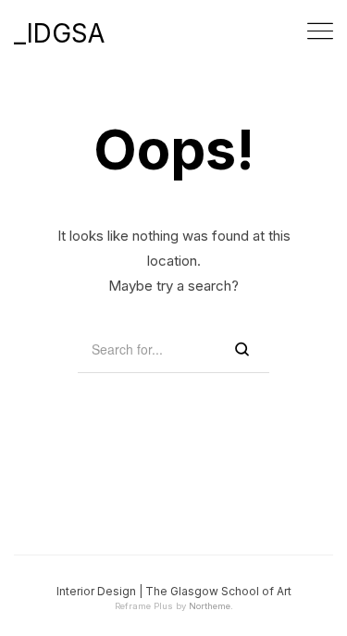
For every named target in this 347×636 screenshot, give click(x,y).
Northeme (209, 606)
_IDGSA (59, 33)
